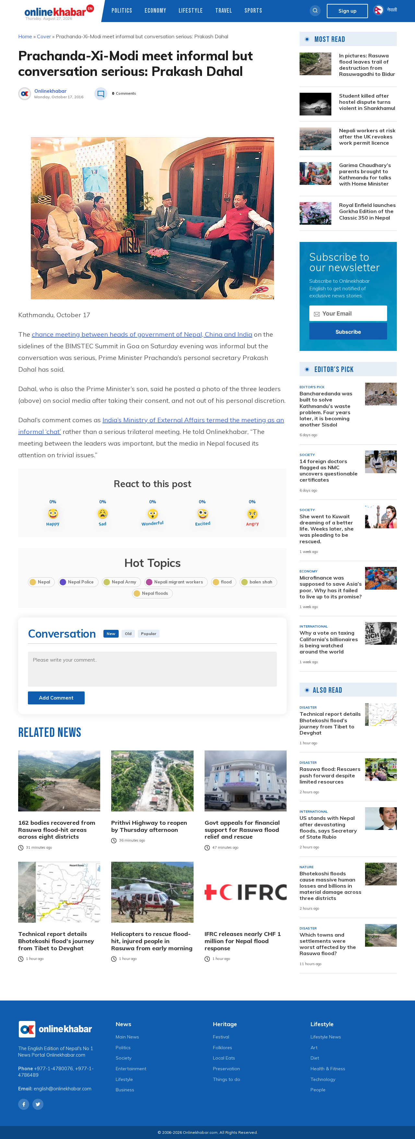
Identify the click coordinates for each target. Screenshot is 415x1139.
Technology (323, 1079)
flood (226, 581)
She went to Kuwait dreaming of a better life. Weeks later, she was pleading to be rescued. (327, 529)
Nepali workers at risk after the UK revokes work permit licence (367, 136)
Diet (315, 1058)
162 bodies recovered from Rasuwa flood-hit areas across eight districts (56, 829)
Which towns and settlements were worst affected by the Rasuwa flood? (328, 944)
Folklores (222, 1047)
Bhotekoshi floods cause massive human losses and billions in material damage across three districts (331, 886)
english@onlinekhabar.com (62, 1089)
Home (25, 36)
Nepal (44, 581)
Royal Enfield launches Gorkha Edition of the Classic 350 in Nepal (367, 211)
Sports (253, 11)
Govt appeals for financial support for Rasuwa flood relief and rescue (242, 829)
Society (123, 1058)
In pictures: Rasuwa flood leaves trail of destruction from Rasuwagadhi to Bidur (367, 65)
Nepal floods (155, 593)
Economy (155, 11)
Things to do (226, 1079)
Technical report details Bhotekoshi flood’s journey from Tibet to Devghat (56, 941)
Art (314, 1047)
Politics (122, 11)
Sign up (347, 11)
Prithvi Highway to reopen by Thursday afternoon (149, 826)
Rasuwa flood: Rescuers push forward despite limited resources (330, 775)
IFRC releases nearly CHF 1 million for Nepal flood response (243, 941)
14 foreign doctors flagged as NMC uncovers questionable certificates (329, 470)
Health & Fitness (328, 1069)
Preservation (226, 1069)
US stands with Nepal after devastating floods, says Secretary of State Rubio (328, 827)
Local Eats (224, 1058)
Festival (221, 1037)
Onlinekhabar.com (65, 1055)
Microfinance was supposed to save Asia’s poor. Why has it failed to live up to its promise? (331, 587)
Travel (223, 11)
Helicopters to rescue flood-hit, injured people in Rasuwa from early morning (152, 941)
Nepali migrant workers (178, 581)
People (318, 1090)
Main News (127, 1037)
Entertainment (131, 1069)
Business (125, 1090)
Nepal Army (124, 581)
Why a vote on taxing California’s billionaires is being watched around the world (329, 642)
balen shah (261, 581)
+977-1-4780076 (53, 1069)
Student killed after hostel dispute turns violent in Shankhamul (367, 102)
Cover (44, 36)
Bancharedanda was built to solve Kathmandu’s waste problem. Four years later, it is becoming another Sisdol (326, 409)
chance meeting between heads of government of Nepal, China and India (142, 334)
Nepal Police (81, 581)
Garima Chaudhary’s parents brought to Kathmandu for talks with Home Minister (365, 174)
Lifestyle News (326, 1037)
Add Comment (56, 698)
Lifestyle (191, 11)
